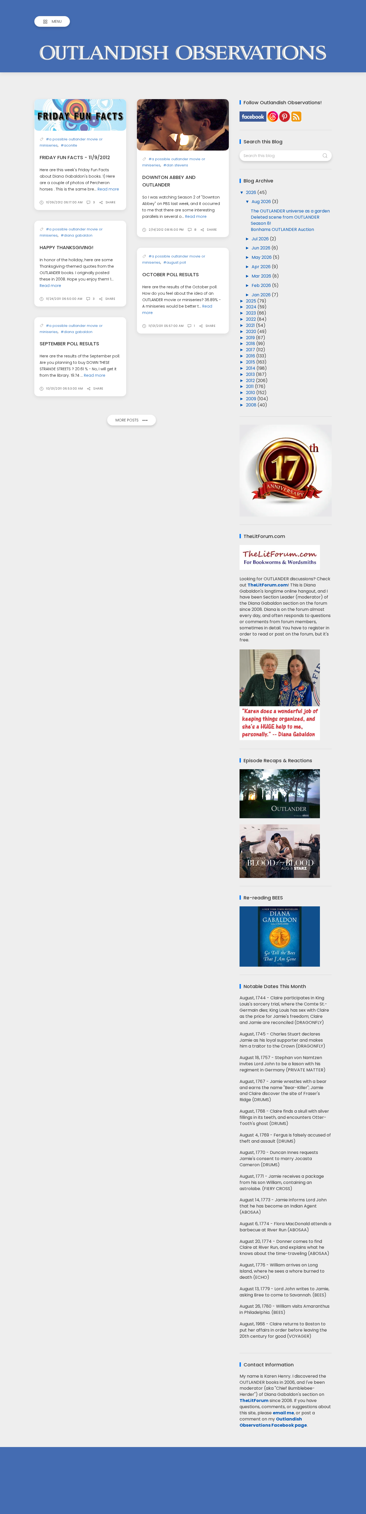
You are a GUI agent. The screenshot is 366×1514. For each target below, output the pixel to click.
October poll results (170, 274)
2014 (251, 368)
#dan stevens (175, 165)
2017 (251, 350)
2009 (251, 399)
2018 (251, 344)
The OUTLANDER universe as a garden (290, 211)
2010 (251, 393)
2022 (251, 319)
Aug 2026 (262, 202)
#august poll (174, 262)
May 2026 (262, 257)
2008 (251, 405)
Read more (108, 189)
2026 (251, 192)
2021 (251, 325)
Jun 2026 (261, 248)
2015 (251, 362)
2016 (251, 356)
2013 (251, 374)
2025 (251, 301)
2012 (251, 380)
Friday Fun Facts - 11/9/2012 (75, 157)
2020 (251, 331)
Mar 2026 (262, 276)
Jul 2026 (261, 239)
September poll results (69, 343)
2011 (250, 386)
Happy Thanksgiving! (67, 247)
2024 (251, 307)
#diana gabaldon (76, 235)
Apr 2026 (262, 267)
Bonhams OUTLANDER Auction (282, 229)
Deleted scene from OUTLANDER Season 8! (285, 220)
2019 (251, 338)
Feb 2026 (262, 285)
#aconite (69, 145)
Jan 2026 (262, 295)
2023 (251, 313)
